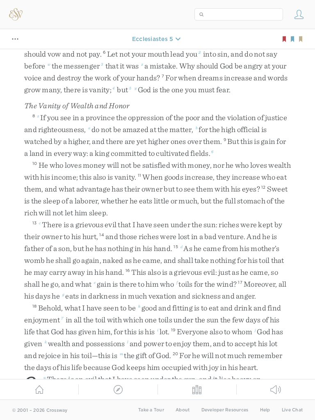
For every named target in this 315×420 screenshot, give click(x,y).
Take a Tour (151, 410)
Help (265, 410)
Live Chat (292, 410)
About (182, 410)
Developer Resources (225, 410)
